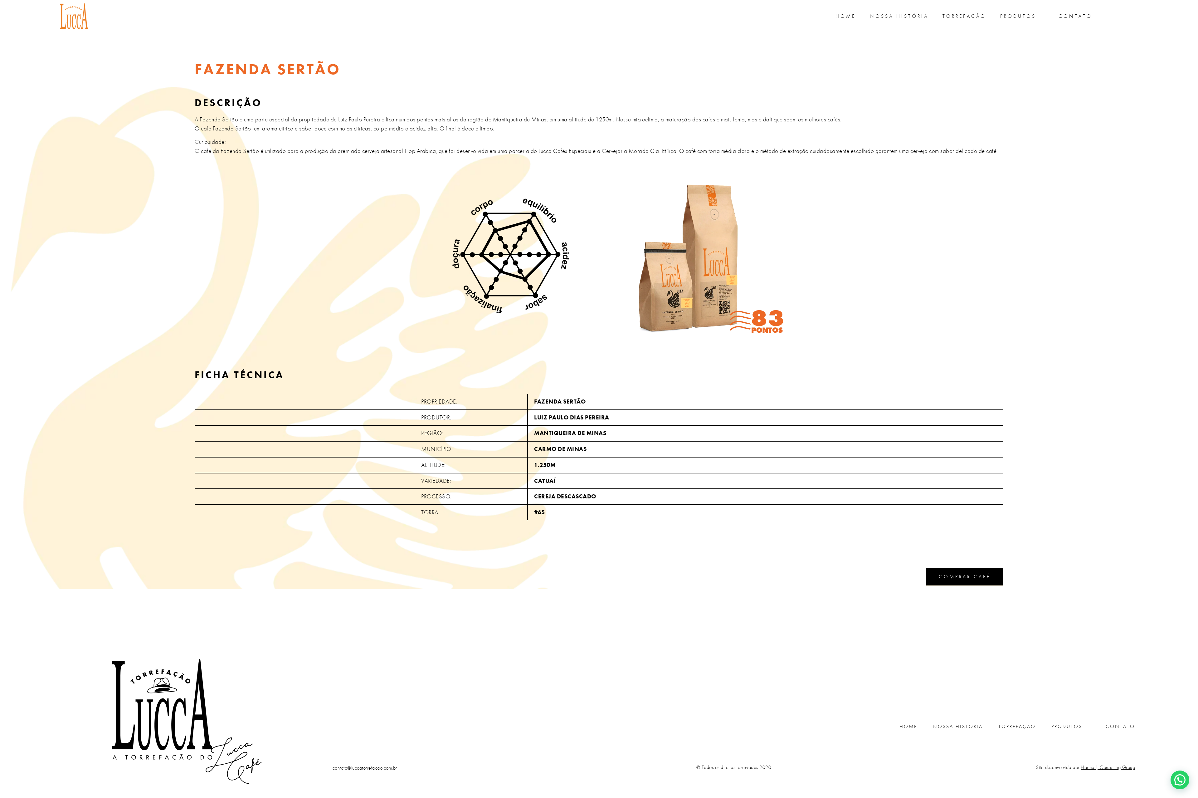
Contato (1075, 16)
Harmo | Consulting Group (1108, 767)
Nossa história (899, 16)
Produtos (1018, 16)
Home (845, 16)
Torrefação (964, 16)
